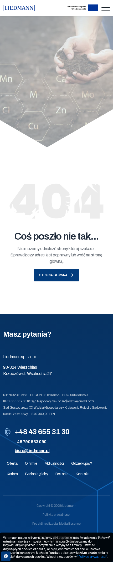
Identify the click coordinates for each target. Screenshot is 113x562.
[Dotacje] (82, 7)
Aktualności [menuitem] (54, 463)
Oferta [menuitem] (12, 463)
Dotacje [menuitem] (62, 474)
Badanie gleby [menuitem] (36, 474)
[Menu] (105, 8)
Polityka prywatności (56, 515)
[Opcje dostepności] (6, 556)
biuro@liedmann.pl (32, 450)
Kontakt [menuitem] (82, 474)
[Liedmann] (19, 8)
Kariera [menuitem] (12, 474)
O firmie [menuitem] (31, 463)
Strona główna (53, 275)
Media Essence (70, 523)
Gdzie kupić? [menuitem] (81, 463)
